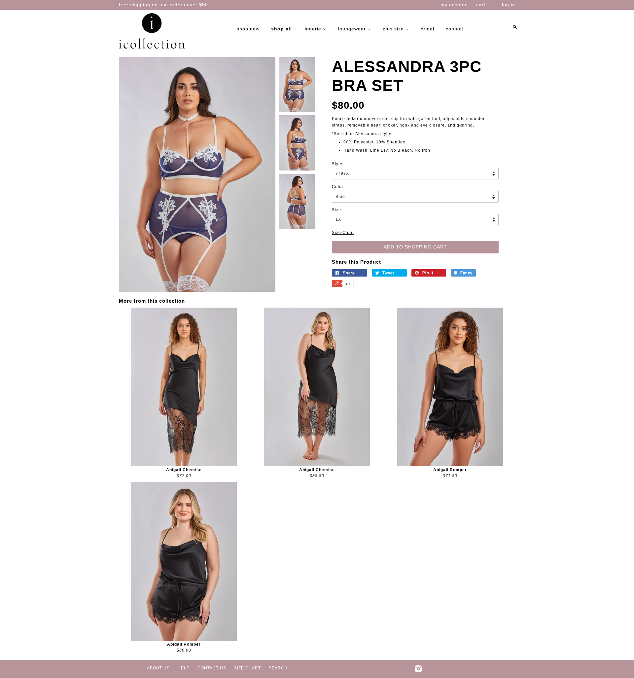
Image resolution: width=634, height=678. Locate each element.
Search (278, 668)
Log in (508, 4)
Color (337, 186)
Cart (480, 4)
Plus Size (394, 28)
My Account (454, 4)
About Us (158, 668)
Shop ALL (281, 28)
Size (336, 209)
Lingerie (313, 28)
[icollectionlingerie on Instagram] (418, 670)
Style (337, 164)
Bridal (427, 28)
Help (184, 668)
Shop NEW (248, 28)
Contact (454, 28)
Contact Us (211, 668)
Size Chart (343, 232)
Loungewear (353, 28)
